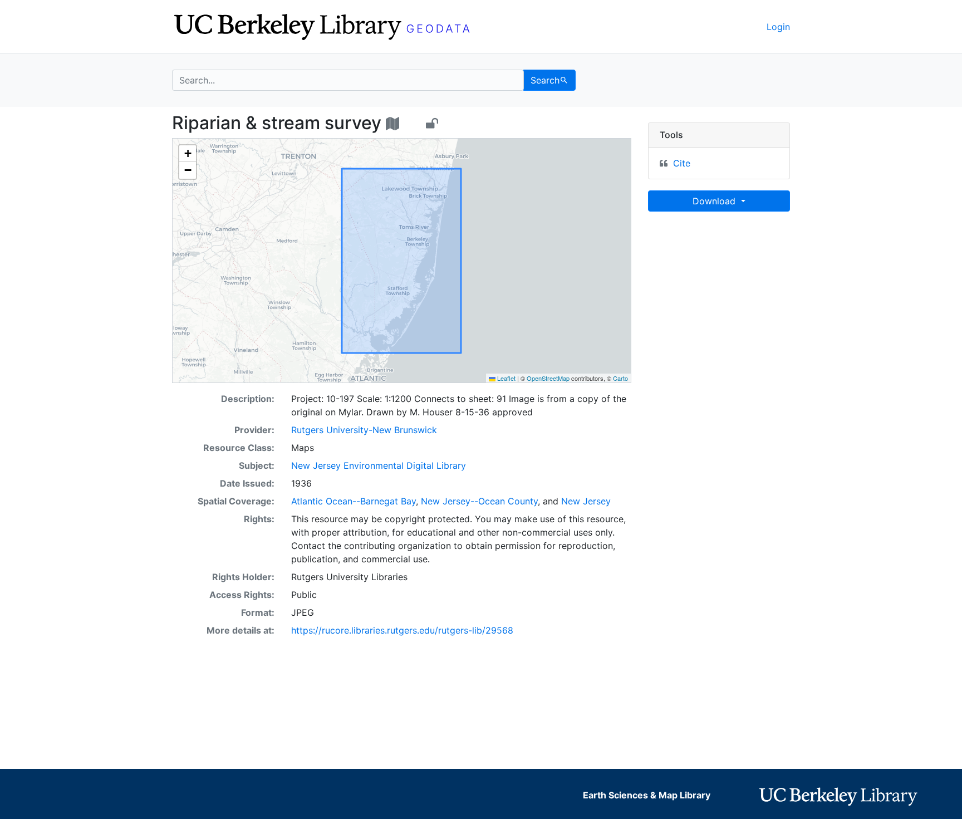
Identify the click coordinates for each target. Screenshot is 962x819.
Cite (681, 163)
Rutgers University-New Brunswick (364, 429)
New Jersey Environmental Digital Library (378, 465)
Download (715, 201)
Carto (620, 378)
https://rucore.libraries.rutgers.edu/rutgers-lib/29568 (402, 630)
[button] (187, 153)
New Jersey (586, 501)
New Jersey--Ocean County (479, 501)
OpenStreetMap (548, 378)
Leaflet (505, 378)
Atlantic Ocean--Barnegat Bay (353, 501)
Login (778, 26)
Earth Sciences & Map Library (646, 795)
